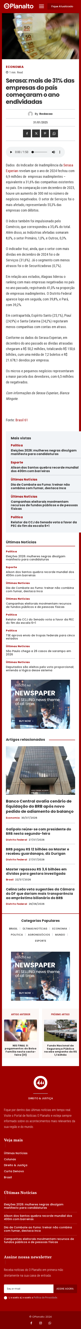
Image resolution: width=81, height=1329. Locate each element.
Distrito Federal (16, 839)
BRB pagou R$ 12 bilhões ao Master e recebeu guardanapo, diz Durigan (37, 851)
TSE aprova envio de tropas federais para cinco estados (40, 637)
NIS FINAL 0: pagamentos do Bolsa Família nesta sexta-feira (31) (20, 1050)
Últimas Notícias (24, 479)
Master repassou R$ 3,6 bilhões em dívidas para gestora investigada (36, 871)
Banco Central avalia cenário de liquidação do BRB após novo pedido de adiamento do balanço (40, 806)
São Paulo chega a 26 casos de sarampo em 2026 (38, 652)
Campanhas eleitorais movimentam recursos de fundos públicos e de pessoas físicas (44, 505)
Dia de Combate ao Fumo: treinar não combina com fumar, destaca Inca (40, 486)
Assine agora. (65, 1288)
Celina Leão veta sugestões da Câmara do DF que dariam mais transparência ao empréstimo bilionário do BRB (40, 893)
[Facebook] (27, 133)
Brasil (10, 879)
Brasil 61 (22, 420)
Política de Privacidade (45, 1297)
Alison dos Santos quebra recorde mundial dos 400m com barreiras (45, 469)
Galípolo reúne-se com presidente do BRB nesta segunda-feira (38, 831)
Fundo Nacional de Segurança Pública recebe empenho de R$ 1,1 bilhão (60, 1050)
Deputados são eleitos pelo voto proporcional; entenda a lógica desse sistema (40, 668)
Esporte (17, 462)
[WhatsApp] (54, 133)
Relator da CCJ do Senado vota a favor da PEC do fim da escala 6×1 (44, 524)
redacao (46, 114)
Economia (15, 66)
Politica (17, 445)
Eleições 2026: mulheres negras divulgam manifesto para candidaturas (43, 452)
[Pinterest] (45, 133)
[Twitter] (36, 133)
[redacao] (31, 113)
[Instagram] (40, 1323)
